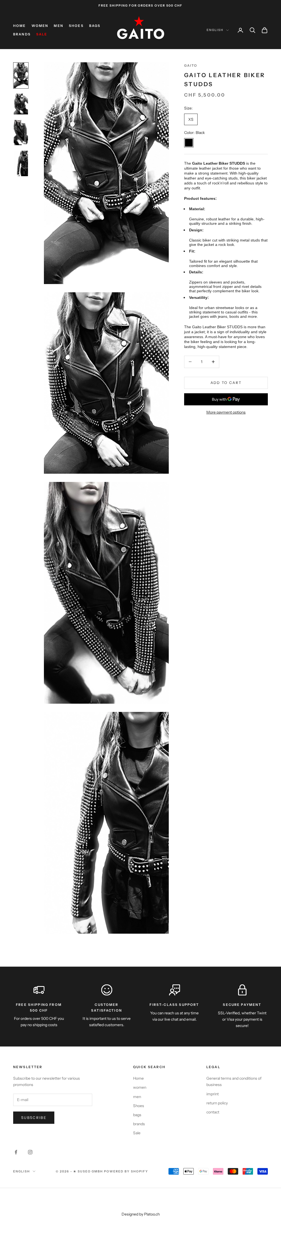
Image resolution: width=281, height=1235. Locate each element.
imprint (212, 1093)
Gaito (191, 65)
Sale (41, 34)
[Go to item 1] (21, 75)
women (40, 26)
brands (22, 34)
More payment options (226, 412)
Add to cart (226, 382)
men (58, 26)
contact (212, 1112)
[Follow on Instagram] (30, 1152)
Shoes (76, 26)
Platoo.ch (152, 1214)
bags (95, 26)
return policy (217, 1103)
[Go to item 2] (21, 104)
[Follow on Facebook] (16, 1152)
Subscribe (33, 1117)
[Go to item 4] (21, 163)
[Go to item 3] (21, 132)
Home (19, 26)
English (215, 30)
